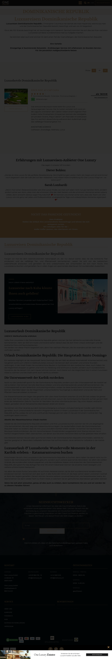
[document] (56, 329)
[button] (108, 647)
